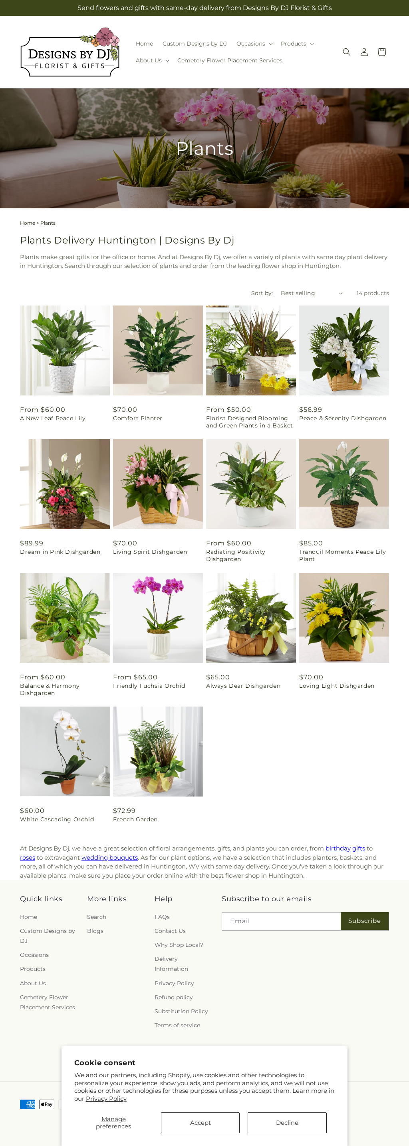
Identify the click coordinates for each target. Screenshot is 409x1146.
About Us (33, 983)
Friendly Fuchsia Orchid (149, 685)
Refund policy (174, 997)
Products (33, 968)
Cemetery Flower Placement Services (47, 1002)
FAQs (162, 916)
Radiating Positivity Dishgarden (236, 555)
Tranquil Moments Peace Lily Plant (342, 555)
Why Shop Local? (179, 944)
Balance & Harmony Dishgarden (49, 689)
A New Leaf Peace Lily (53, 418)
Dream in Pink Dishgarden (60, 551)
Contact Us (170, 930)
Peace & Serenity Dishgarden (342, 418)
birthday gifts (345, 848)
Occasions (34, 954)
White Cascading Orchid (57, 819)
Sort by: (262, 293)
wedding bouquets (109, 857)
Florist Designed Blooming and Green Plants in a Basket (249, 422)
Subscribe (364, 920)
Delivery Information (171, 963)
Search (96, 916)
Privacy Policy (106, 1098)
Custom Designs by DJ (47, 935)
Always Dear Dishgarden (243, 685)
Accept (200, 1122)
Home (27, 223)
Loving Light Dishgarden (337, 685)
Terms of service (177, 1025)
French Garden (135, 819)
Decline (287, 1122)
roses (27, 857)
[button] (254, 43)
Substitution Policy (181, 1011)
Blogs (95, 930)
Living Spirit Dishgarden (150, 551)
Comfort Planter (138, 418)
